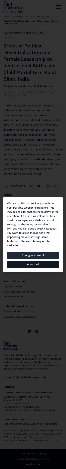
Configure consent (33, 255)
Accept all (33, 264)
